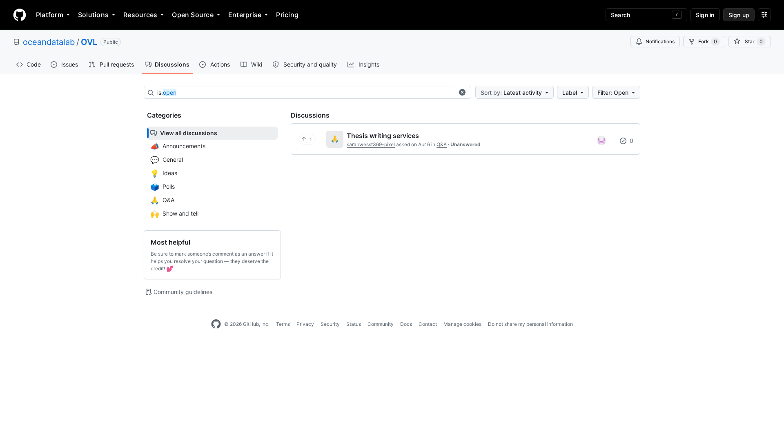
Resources (140, 15)
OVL (89, 42)
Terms (283, 324)
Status (353, 324)
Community (381, 324)
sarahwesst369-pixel (371, 144)
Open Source (193, 15)
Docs (406, 324)
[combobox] (305, 92)
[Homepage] (19, 14)
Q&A (442, 144)
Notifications (660, 41)
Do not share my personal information (530, 324)
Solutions (93, 15)
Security (330, 324)
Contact (428, 324)
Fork (707, 41)
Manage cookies (462, 324)
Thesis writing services (383, 135)
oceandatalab (49, 42)
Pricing (287, 15)
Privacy (305, 324)
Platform (49, 15)
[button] (462, 92)
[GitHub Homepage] (216, 324)
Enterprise (244, 15)
